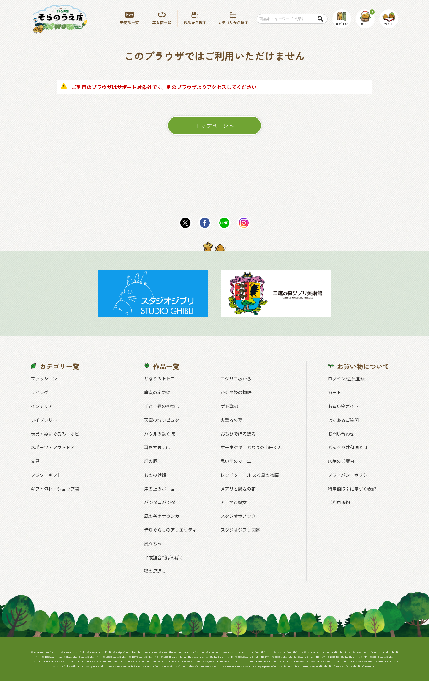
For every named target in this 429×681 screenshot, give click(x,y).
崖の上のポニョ (159, 488)
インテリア (42, 406)
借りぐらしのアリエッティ (170, 530)
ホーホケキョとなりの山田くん (251, 447)
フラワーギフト (46, 475)
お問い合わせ (341, 434)
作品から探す (195, 22)
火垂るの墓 (231, 420)
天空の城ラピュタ (161, 420)
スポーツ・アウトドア (53, 447)
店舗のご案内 (341, 461)
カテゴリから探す (233, 22)
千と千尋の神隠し (161, 406)
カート (334, 392)
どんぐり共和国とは (347, 447)
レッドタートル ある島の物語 (249, 475)
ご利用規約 (339, 502)
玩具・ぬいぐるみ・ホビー (57, 434)
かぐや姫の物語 (235, 392)
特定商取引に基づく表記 (352, 488)
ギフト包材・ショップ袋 (55, 488)
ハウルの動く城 (159, 434)
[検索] (320, 18)
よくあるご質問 (343, 420)
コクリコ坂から (235, 378)
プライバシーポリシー (350, 475)
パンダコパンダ (160, 502)
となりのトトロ (159, 378)
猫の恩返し (155, 571)
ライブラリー (44, 420)
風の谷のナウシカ (161, 516)
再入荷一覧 (161, 22)
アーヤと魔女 (233, 502)
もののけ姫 (155, 475)
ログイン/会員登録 (346, 378)
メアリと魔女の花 (238, 488)
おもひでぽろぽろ (238, 434)
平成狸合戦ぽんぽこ (164, 557)
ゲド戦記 (229, 406)
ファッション (44, 378)
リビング (39, 392)
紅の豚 (150, 461)
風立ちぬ (153, 543)
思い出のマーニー (238, 461)
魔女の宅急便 (157, 392)
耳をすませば (157, 447)
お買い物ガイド (343, 406)
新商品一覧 (129, 22)
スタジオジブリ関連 (240, 530)
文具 (35, 461)
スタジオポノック (238, 516)
